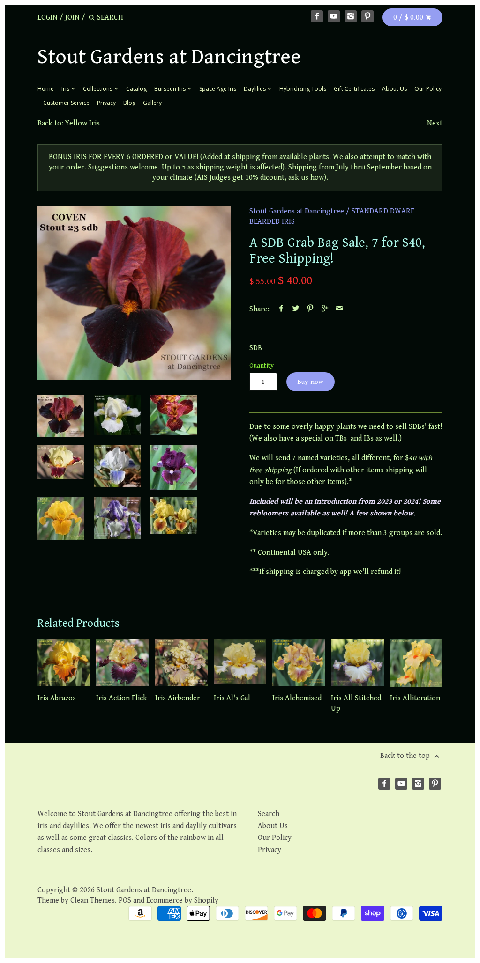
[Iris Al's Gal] (240, 663)
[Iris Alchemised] (298, 663)
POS (125, 900)
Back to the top (406, 755)
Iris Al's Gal (232, 698)
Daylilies (255, 89)
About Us (394, 89)
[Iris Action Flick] (122, 663)
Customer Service (66, 103)
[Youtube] (334, 16)
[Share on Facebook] (281, 309)
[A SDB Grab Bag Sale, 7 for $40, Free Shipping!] (117, 415)
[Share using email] (340, 309)
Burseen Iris (170, 89)
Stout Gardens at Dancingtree (169, 57)
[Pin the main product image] (310, 309)
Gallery (152, 103)
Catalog (136, 89)
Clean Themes (92, 900)
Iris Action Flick (121, 698)
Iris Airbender (177, 698)
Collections (98, 89)
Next (434, 123)
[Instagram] (351, 16)
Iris (66, 89)
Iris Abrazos (57, 698)
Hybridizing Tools (302, 89)
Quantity (261, 365)
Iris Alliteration (415, 698)
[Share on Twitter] (296, 309)
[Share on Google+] (325, 309)
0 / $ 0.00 (409, 17)
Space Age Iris (217, 89)
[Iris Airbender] (181, 663)
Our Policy (428, 89)
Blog (129, 103)
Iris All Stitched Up (356, 703)
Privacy (106, 103)
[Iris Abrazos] (64, 663)
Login (48, 17)
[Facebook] (317, 16)
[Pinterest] (367, 16)
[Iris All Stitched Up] (357, 663)
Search (268, 813)
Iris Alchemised (297, 698)
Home (46, 89)
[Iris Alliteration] (416, 663)
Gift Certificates (354, 89)
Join (72, 17)
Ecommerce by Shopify (182, 900)
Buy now (310, 382)
